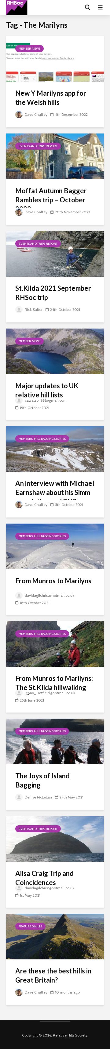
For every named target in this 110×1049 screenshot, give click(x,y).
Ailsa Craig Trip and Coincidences (44, 878)
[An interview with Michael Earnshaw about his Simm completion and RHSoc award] (55, 448)
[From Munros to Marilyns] (55, 546)
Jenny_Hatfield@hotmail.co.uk (49, 693)
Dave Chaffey (35, 114)
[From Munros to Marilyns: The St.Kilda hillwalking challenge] (55, 643)
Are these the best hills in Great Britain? (53, 975)
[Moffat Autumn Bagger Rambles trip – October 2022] (55, 156)
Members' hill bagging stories (42, 439)
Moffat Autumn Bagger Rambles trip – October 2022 (51, 200)
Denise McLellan (38, 797)
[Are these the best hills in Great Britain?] (55, 936)
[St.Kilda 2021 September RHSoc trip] (55, 253)
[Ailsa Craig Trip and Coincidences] (55, 838)
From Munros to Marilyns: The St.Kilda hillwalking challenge (54, 687)
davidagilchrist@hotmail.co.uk (49, 595)
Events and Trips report (38, 146)
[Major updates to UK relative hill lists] (55, 351)
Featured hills (30, 926)
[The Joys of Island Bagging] (55, 741)
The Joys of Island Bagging (42, 780)
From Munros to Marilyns (53, 581)
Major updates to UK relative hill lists (47, 390)
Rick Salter (33, 309)
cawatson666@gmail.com (45, 400)
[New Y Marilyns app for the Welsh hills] (55, 58)
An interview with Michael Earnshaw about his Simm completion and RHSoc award (54, 497)
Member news (29, 49)
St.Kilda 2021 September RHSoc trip (53, 292)
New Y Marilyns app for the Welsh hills (50, 97)
